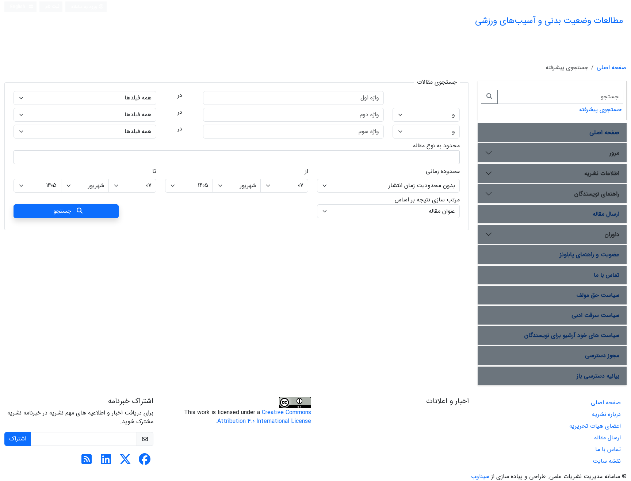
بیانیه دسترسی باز (598, 375)
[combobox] (237, 157)
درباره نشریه (606, 414)
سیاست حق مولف (598, 295)
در (179, 95)
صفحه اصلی (612, 67)
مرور (614, 153)
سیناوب (480, 476)
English (18, 6)
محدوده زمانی (443, 171)
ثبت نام (52, 6)
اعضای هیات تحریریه (595, 426)
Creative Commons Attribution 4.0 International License (264, 417)
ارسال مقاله (606, 214)
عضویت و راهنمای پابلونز (589, 254)
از (306, 171)
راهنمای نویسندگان (596, 193)
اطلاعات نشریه (601, 173)
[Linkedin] (106, 461)
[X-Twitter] (125, 461)
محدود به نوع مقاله (436, 145)
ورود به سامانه (85, 6)
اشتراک (17, 438)
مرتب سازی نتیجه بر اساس (427, 200)
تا (154, 171)
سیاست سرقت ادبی (595, 315)
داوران (612, 234)
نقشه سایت (607, 461)
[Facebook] (144, 461)
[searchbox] (453, 157)
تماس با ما (606, 275)
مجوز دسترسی (602, 355)
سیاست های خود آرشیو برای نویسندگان (571, 335)
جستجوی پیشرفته (600, 109)
